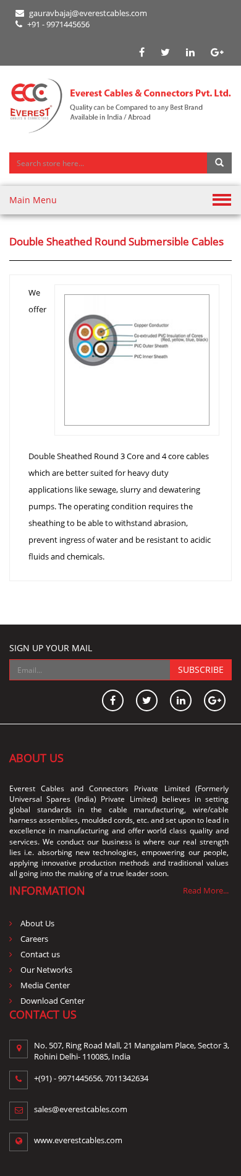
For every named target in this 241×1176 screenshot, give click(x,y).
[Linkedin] (190, 52)
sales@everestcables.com (80, 1109)
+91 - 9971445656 (57, 24)
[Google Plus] (217, 52)
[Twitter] (165, 52)
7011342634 (126, 1078)
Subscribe (201, 669)
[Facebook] (142, 52)
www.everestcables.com (78, 1140)
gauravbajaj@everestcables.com (87, 13)
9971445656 (79, 1078)
